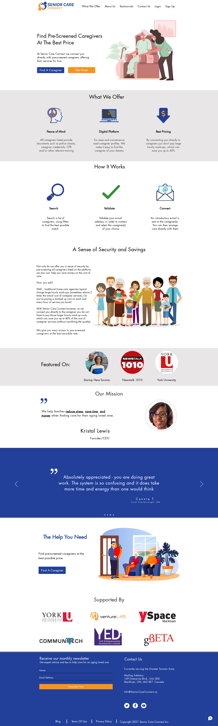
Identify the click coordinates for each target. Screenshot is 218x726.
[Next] (201, 484)
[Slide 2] (107, 514)
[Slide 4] (104, 514)
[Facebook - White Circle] (135, 705)
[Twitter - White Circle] (126, 705)
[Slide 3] (113, 514)
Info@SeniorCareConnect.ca (140, 691)
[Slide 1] (110, 515)
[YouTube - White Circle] (143, 705)
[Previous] (16, 484)
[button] (91, 6)
